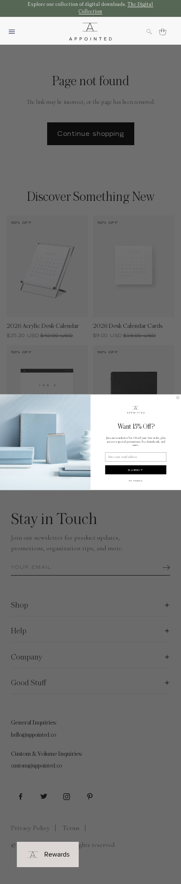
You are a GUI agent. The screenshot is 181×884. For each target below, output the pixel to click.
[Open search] (153, 31)
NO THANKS (136, 481)
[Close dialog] (178, 397)
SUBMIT (135, 469)
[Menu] (15, 31)
